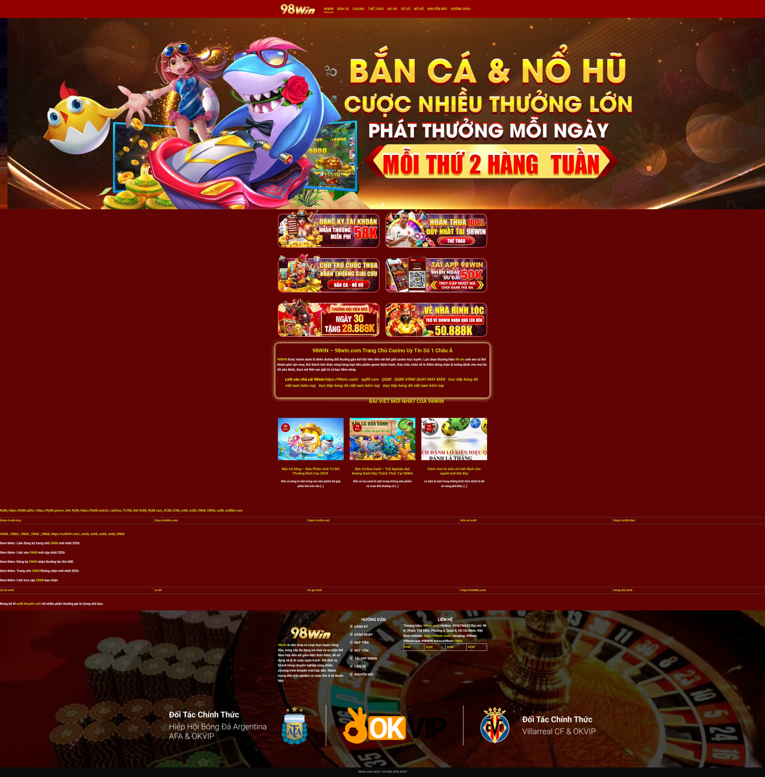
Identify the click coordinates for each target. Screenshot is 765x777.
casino (359, 9)
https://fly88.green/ (50, 510)
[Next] (744, 113)
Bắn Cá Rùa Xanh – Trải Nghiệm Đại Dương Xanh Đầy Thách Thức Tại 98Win (382, 471)
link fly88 (72, 510)
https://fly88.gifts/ (22, 510)
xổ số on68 (7, 590)
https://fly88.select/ (94, 510)
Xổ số (406, 9)
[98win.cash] (298, 9)
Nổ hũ (419, 9)
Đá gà (392, 9)
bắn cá (343, 9)
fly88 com (155, 510)
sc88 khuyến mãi (28, 604)
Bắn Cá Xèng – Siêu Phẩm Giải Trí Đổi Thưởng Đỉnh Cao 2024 (311, 471)
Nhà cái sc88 (469, 520)
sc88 (184, 510)
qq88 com (370, 379)
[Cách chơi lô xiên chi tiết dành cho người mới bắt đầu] (454, 457)
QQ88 (386, 379)
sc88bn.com (234, 510)
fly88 (3, 510)
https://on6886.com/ (473, 590)
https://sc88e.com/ (166, 520)
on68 (85, 534)
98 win (460, 359)
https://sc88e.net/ (319, 520)
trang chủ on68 (622, 590)
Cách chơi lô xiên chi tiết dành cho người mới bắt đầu (454, 471)
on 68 (158, 590)
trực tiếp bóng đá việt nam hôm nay (349, 385)
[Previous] (20, 113)
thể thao (376, 9)
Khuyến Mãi (437, 9)
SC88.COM (171, 510)
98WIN (329, 9)
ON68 (202, 510)
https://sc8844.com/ (65, 534)
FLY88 (127, 510)
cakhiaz (115, 510)
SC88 (407, 647)
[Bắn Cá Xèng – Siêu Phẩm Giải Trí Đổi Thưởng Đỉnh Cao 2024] (311, 457)
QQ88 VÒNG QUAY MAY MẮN (419, 379)
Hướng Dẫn (460, 9)
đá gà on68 (315, 590)
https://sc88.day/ (11, 520)
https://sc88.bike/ (624, 520)
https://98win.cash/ (341, 379)
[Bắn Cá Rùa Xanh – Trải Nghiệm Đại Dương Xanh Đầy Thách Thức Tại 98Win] (382, 457)
